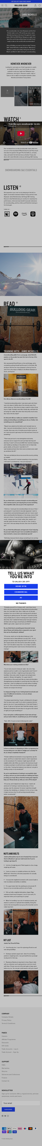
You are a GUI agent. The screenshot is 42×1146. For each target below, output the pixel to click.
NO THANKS (21, 603)
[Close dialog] (40, 542)
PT (21, 598)
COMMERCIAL (21, 592)
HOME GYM (21, 586)
